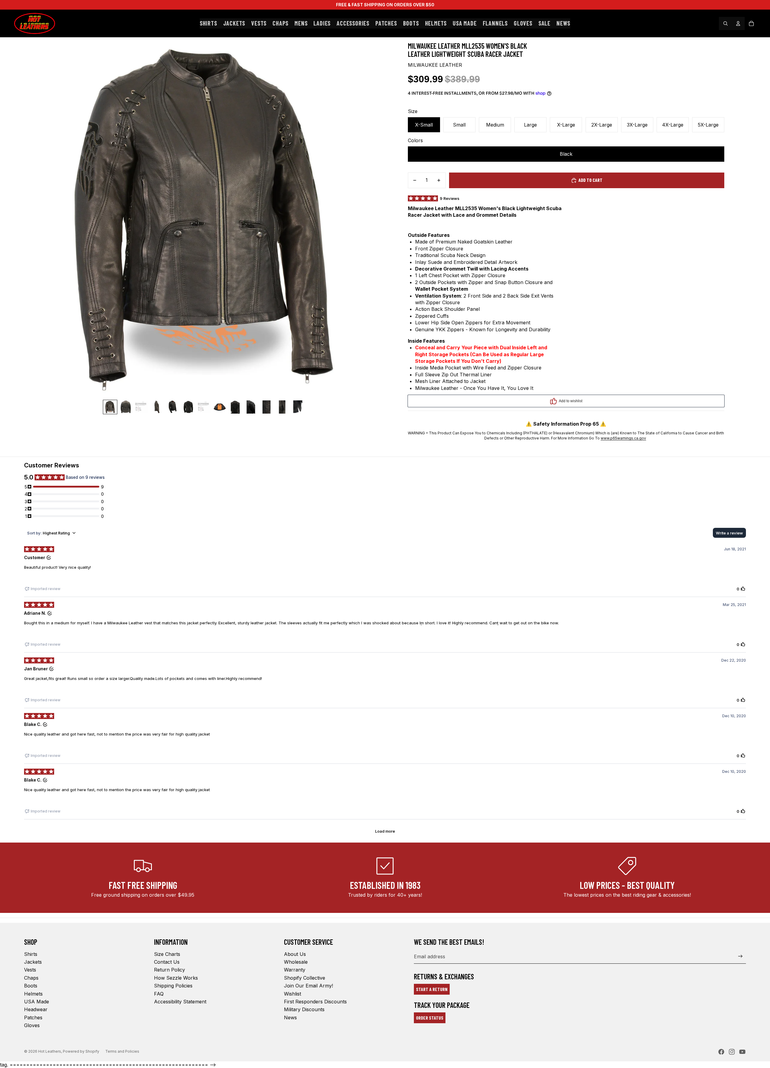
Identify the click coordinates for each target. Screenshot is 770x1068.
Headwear (36, 1009)
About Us (295, 954)
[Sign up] (740, 956)
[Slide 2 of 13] (125, 407)
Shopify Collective (304, 978)
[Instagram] (731, 1051)
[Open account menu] (738, 23)
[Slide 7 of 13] (204, 407)
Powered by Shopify (81, 1051)
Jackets (33, 962)
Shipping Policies (173, 986)
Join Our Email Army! (308, 986)
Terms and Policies (122, 1051)
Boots (30, 986)
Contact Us (167, 962)
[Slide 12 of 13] (282, 407)
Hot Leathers (49, 1051)
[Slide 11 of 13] (266, 407)
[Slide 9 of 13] (235, 407)
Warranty (294, 970)
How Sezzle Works (176, 978)
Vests (30, 970)
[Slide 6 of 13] (188, 407)
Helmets (33, 994)
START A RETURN (432, 989)
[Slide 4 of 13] (157, 407)
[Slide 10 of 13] (250, 407)
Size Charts (167, 954)
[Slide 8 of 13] (219, 407)
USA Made (36, 1002)
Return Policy (169, 970)
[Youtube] (742, 1051)
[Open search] (725, 23)
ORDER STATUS (429, 1018)
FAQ (159, 994)
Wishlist (292, 994)
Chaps (31, 978)
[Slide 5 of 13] (172, 407)
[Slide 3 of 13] (141, 407)
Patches (33, 1017)
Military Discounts (304, 1009)
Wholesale (296, 962)
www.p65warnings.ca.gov (623, 438)
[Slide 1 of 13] (110, 407)
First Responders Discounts (315, 1002)
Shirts (30, 954)
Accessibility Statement (180, 1002)
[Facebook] (721, 1051)
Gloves (32, 1025)
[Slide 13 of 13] (297, 407)
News (290, 1017)
